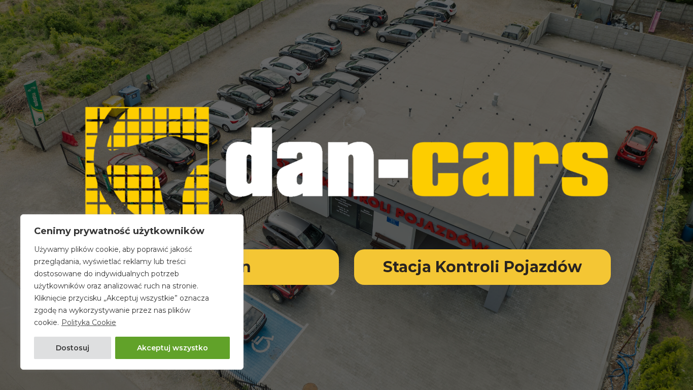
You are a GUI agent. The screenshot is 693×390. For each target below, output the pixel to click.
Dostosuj (72, 347)
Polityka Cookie (88, 322)
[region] (132, 292)
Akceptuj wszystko (172, 347)
